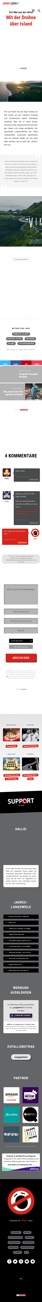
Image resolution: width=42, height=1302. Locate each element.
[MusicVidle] (11, 1114)
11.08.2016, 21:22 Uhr (22, 476)
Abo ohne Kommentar (21, 647)
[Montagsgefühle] (11, 738)
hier (7, 676)
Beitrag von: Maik (21, 328)
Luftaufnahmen (26, 343)
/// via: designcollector (21, 259)
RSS (26, 1252)
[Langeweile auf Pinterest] (32, 1261)
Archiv (27, 1232)
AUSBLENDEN (23, 68)
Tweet (5, 364)
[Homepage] (17, 3)
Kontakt (29, 1237)
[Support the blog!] (21, 802)
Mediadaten (14, 1242)
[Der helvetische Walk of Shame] (30, 769)
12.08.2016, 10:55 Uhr (22, 519)
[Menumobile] (33, 10)
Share (16, 364)
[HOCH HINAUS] (21, 1278)
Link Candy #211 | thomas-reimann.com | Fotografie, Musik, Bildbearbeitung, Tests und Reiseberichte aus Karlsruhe (21, 559)
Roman (7, 501)
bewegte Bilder (21, 334)
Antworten (34, 479)
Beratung (13, 1247)
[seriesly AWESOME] (30, 1095)
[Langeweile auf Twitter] (15, 1261)
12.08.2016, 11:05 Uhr (10, 539)
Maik (35, 539)
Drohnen (30, 339)
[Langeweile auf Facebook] (9, 1261)
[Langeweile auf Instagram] (21, 1261)
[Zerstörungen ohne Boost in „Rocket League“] (11, 769)
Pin (26, 364)
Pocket (36, 364)
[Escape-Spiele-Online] (30, 1134)
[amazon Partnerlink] (11, 1095)
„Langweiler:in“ (18, 1007)
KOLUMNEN (30, 754)
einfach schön (14, 339)
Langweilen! (21, 1057)
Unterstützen (15, 1237)
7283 (24, 1220)
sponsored (28, 1242)
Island (11, 343)
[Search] (39, 10)
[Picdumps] (11, 1134)
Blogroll (16, 1232)
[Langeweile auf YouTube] (27, 1261)
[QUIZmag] (30, 1114)
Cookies (17, 1252)
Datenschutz (27, 1247)
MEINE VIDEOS (11, 754)
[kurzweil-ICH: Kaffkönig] (30, 738)
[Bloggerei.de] (21, 1295)
